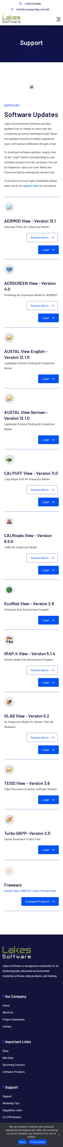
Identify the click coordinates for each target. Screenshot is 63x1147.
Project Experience (14, 1019)
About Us (8, 1012)
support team (31, 185)
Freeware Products (37, 901)
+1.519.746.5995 (32, 3)
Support (7, 1096)
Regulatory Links (12, 1110)
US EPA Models (12, 1117)
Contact (7, 1026)
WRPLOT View (29, 891)
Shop (6, 1051)
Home (6, 1005)
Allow (22, 1142)
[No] (58, 1134)
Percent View (48, 891)
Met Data (8, 1058)
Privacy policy (37, 1142)
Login (45, 249)
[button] (31, 87)
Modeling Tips (11, 1103)
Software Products (14, 1071)
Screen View (11, 891)
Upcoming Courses (14, 1064)
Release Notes (40, 237)
